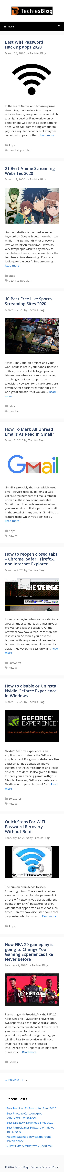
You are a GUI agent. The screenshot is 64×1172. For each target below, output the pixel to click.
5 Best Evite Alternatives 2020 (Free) (30, 1146)
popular (25, 150)
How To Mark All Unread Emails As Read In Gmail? (29, 431)
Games (13, 1062)
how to (13, 536)
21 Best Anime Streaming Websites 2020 (30, 171)
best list (14, 150)
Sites (12, 275)
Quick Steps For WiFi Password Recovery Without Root (25, 826)
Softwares (15, 663)
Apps (12, 145)
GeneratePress (50, 1167)
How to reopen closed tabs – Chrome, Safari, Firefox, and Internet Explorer (31, 559)
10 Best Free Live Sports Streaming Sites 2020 (28, 301)
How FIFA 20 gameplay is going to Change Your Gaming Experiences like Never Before (29, 952)
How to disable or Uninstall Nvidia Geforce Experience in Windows (32, 690)
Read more (47, 135)
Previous (12, 1080)
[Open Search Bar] (59, 26)
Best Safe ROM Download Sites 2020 (30, 1122)
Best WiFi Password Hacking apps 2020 (24, 44)
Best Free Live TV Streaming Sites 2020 (31, 1108)
